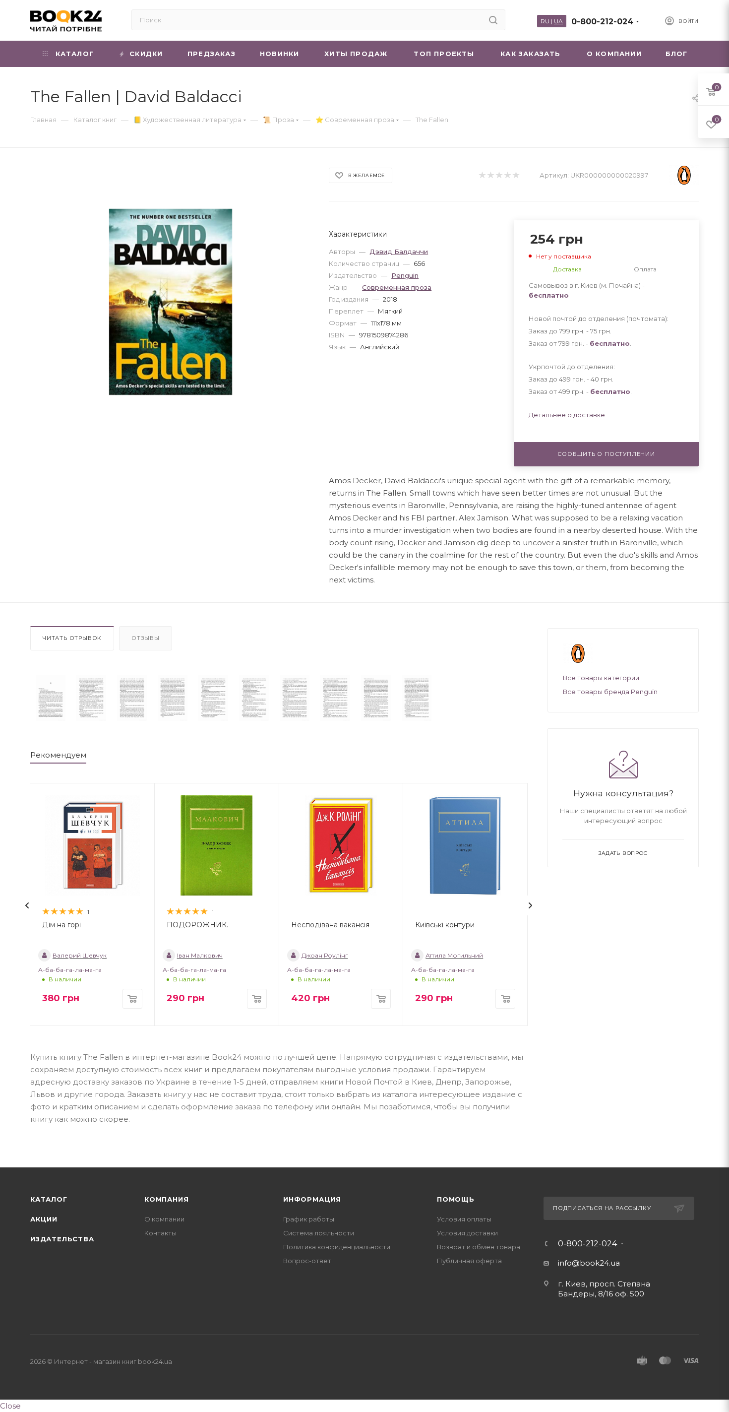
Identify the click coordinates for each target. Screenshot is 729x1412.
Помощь (456, 1199)
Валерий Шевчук (80, 955)
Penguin (405, 275)
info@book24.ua (589, 1263)
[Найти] (493, 19)
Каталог (48, 1199)
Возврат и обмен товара (478, 1247)
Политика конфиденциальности (336, 1247)
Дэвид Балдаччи (398, 252)
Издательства (62, 1239)
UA (558, 21)
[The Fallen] (50, 698)
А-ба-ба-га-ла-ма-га (70, 969)
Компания (166, 1199)
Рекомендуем (58, 755)
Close (10, 1406)
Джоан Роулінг (325, 955)
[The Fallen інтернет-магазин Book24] (170, 302)
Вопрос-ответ (307, 1261)
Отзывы (145, 638)
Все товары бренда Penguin (610, 692)
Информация (312, 1199)
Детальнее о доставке (567, 415)
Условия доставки (467, 1233)
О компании (164, 1219)
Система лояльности (318, 1233)
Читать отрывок (72, 638)
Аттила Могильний (454, 955)
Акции (44, 1219)
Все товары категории (601, 678)
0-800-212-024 (602, 21)
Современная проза (396, 287)
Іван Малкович (200, 955)
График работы (308, 1219)
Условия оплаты (464, 1219)
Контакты (160, 1233)
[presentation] (27, 905)
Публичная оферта (469, 1261)
